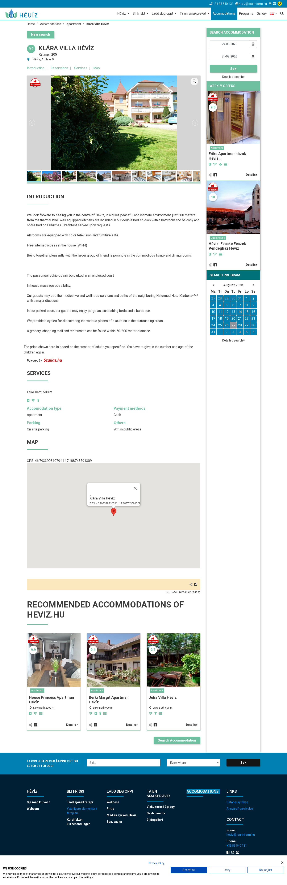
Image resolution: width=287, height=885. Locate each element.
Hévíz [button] (122, 14)
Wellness (113, 802)
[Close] (135, 488)
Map (96, 68)
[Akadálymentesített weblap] (280, 3)
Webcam (33, 808)
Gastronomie (156, 813)
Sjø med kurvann (38, 802)
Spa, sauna (114, 821)
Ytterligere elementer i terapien (82, 811)
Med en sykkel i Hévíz (122, 815)
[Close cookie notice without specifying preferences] (282, 862)
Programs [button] (246, 14)
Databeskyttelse (237, 802)
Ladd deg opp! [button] (163, 14)
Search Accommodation (177, 740)
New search (40, 34)
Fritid (110, 808)
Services (80, 68)
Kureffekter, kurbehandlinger (78, 822)
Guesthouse (218, 237)
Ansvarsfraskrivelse (239, 808)
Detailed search (233, 76)
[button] (274, 14)
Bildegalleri (155, 819)
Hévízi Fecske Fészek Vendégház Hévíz (227, 245)
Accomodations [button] (224, 14)
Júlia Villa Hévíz (163, 697)
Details (71, 724)
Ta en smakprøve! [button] (193, 14)
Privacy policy (156, 863)
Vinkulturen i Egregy (161, 806)
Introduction (35, 68)
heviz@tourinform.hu (240, 834)
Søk (233, 69)
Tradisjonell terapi (80, 802)
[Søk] (281, 14)
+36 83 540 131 (236, 845)
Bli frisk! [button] (139, 14)
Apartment (37, 690)
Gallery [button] (262, 14)
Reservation (59, 68)
